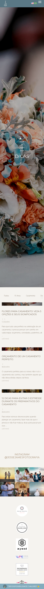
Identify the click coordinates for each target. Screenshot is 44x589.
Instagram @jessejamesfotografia (22, 456)
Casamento (30, 295)
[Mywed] (22, 544)
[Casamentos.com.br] (22, 569)
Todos (6, 295)
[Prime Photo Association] (22, 510)
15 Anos (17, 295)
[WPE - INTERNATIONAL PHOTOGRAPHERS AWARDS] (22, 557)
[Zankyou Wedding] (22, 527)
